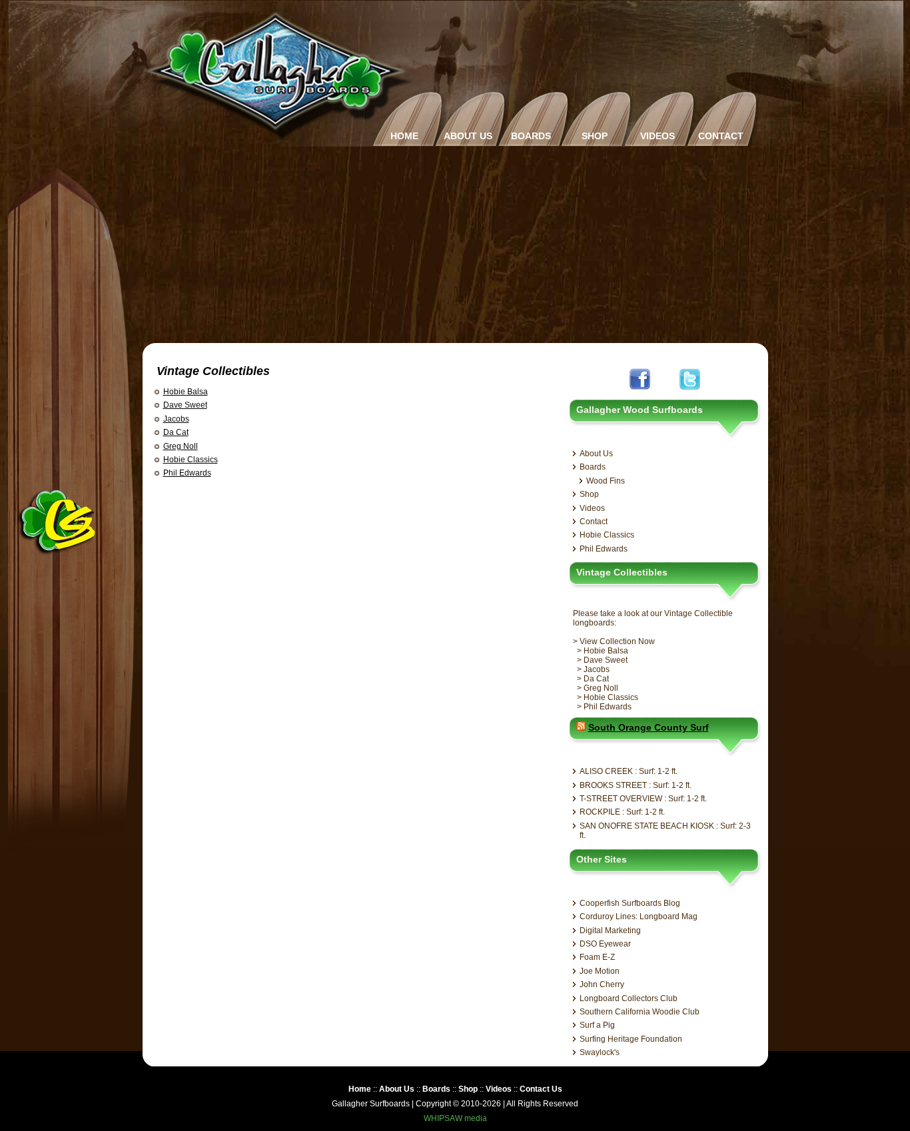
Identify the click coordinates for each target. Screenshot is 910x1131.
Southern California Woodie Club (639, 1011)
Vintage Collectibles (213, 371)
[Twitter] (690, 391)
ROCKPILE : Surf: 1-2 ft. (622, 812)
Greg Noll (180, 446)
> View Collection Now (614, 641)
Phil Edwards (187, 473)
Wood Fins (605, 481)
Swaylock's (600, 1052)
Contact (594, 521)
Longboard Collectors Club (629, 998)
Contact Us (541, 1089)
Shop (589, 494)
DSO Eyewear (605, 943)
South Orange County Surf (648, 727)
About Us (596, 453)
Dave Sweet (185, 405)
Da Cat (176, 432)
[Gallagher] (279, 137)
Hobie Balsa (185, 391)
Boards (593, 467)
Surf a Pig (597, 1025)
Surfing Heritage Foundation (631, 1039)
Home (359, 1089)
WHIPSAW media (455, 1118)
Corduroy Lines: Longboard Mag (638, 916)
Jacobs (176, 419)
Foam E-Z (597, 957)
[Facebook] (640, 391)
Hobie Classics (190, 459)
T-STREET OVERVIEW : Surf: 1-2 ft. (643, 798)
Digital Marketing (610, 930)
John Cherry (602, 984)
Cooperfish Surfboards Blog (630, 903)
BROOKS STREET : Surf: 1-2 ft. (635, 785)
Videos (592, 508)
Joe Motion (600, 971)
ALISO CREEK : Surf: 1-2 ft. (629, 771)
